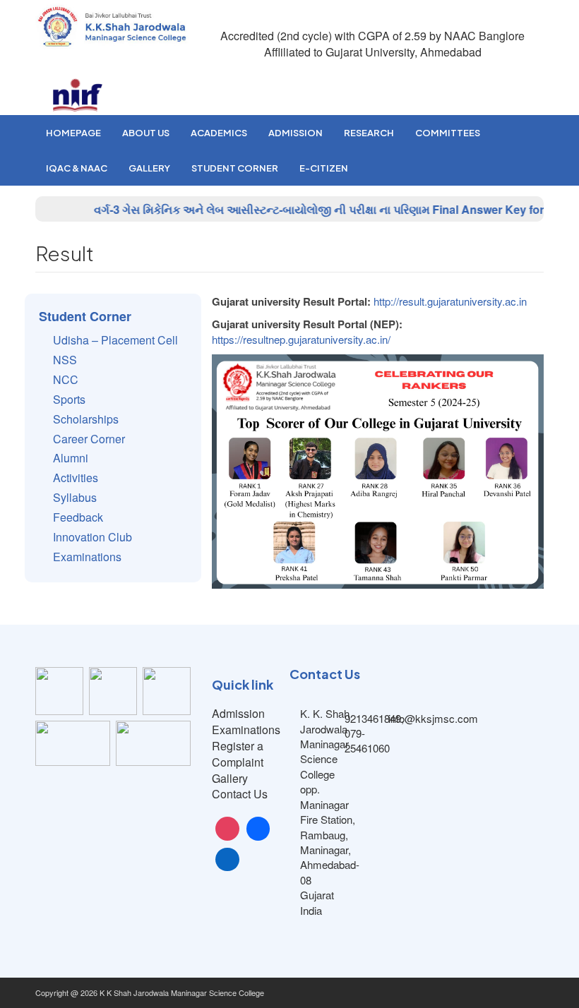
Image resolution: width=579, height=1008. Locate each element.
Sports (69, 399)
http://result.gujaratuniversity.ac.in (450, 301)
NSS (65, 360)
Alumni (70, 458)
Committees (447, 132)
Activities (75, 477)
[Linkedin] (227, 859)
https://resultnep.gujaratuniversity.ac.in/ (301, 339)
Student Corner (234, 168)
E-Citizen (323, 168)
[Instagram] (227, 828)
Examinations (87, 556)
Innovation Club (92, 537)
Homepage (73, 132)
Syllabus (75, 497)
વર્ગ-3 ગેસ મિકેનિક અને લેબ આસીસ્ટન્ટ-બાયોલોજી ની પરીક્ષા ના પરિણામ (250, 209)
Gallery (149, 168)
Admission (295, 132)
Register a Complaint (237, 754)
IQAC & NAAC (76, 168)
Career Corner (89, 439)
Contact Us (240, 794)
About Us (145, 132)
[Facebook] (258, 828)
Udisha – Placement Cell (115, 340)
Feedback (78, 517)
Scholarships (86, 419)
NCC (65, 379)
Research (369, 132)
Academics (219, 132)
